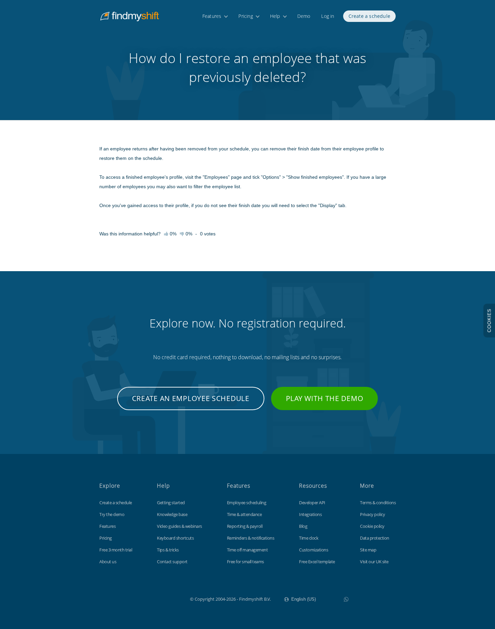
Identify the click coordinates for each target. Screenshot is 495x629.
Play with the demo (324, 398)
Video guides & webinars (179, 526)
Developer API (312, 502)
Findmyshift (156, 598)
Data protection (374, 538)
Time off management (247, 550)
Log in (327, 16)
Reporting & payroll (245, 526)
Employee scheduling (246, 502)
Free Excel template (317, 562)
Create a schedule (369, 16)
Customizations (313, 550)
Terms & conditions (378, 502)
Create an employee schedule (191, 398)
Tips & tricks (168, 550)
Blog (303, 526)
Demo (303, 16)
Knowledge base (172, 514)
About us (107, 562)
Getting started (171, 502)
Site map (368, 550)
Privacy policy (372, 514)
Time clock (308, 538)
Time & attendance (244, 514)
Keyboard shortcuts (175, 538)
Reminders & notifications (250, 538)
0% (188, 233)
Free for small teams (245, 562)
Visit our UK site (374, 562)
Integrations (310, 514)
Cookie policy (372, 526)
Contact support (172, 562)
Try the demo (111, 514)
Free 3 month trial (115, 550)
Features (212, 16)
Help (275, 16)
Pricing (245, 16)
